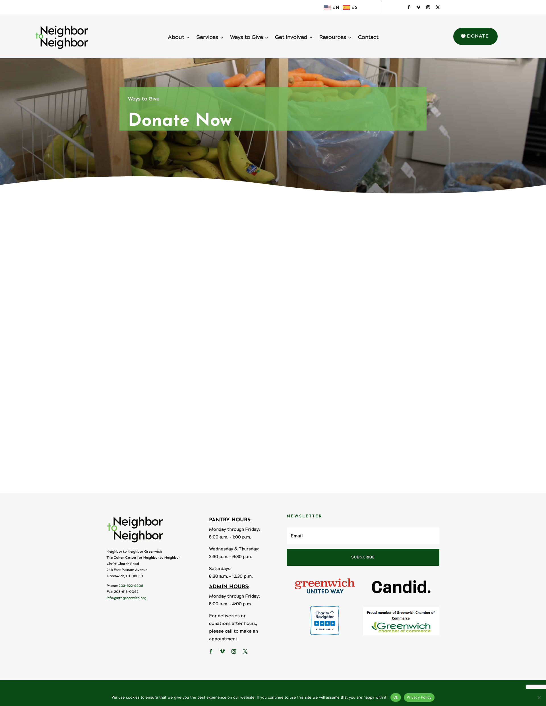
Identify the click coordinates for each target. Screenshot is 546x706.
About (176, 38)
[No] (539, 697)
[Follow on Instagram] (428, 7)
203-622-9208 (131, 585)
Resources (332, 38)
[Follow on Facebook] (408, 7)
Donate (478, 36)
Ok (395, 697)
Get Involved (291, 38)
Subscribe (363, 557)
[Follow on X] (437, 7)
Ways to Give (246, 38)
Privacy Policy (419, 697)
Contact (368, 38)
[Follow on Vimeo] (418, 7)
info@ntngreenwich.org (126, 598)
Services (207, 38)
